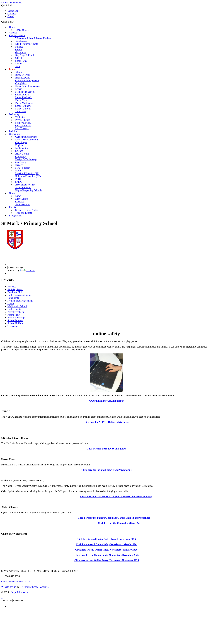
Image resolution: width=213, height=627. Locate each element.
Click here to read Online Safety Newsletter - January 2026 (106, 549)
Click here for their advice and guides (106, 448)
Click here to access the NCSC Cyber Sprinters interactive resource (116, 496)
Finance (19, 46)
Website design (8, 587)
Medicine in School (24, 91)
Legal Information (20, 592)
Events (12, 207)
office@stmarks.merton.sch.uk (16, 581)
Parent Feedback (23, 97)
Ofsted (10, 16)
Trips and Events (23, 212)
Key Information (17, 35)
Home (12, 27)
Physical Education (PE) (27, 173)
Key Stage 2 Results (25, 55)
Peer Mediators (22, 120)
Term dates (12, 10)
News (12, 193)
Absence (19, 72)
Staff (17, 66)
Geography (20, 162)
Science (19, 151)
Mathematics (21, 148)
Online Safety (22, 94)
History (19, 165)
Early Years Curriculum (26, 139)
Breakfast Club (22, 77)
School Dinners (23, 105)
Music (18, 170)
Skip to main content (11, 2)
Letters (18, 89)
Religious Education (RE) (28, 176)
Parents (12, 69)
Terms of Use (22, 29)
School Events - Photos (26, 210)
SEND (18, 63)
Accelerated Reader (25, 184)
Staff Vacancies (22, 204)
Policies (13, 131)
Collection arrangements (27, 80)
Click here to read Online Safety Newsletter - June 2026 (106, 539)
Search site (6, 600)
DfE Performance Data (26, 44)
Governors (20, 52)
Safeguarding (15, 215)
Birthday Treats (22, 75)
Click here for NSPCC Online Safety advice (107, 422)
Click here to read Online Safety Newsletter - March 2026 (106, 544)
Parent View (21, 100)
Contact (13, 32)
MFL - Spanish (22, 167)
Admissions (21, 41)
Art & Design (22, 153)
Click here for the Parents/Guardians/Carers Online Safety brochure (114, 517)
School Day (21, 60)
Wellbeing (14, 114)
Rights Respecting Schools (28, 190)
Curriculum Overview (26, 136)
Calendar (11, 13)
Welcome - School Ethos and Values (33, 38)
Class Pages (21, 142)
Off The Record (23, 125)
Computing (20, 156)
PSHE (18, 179)
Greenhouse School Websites (34, 587)
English (19, 145)
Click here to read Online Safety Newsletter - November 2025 (106, 560)
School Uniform (23, 108)
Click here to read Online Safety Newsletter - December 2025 (107, 555)
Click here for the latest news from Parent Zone (106, 470)
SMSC (18, 181)
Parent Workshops (24, 103)
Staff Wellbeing (23, 122)
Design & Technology (26, 159)
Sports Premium (23, 187)
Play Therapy (22, 128)
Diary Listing (21, 198)
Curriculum (14, 134)
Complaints (21, 83)
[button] (14, 22)
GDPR (18, 49)
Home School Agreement (27, 86)
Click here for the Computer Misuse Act (119, 523)
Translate (30, 270)
